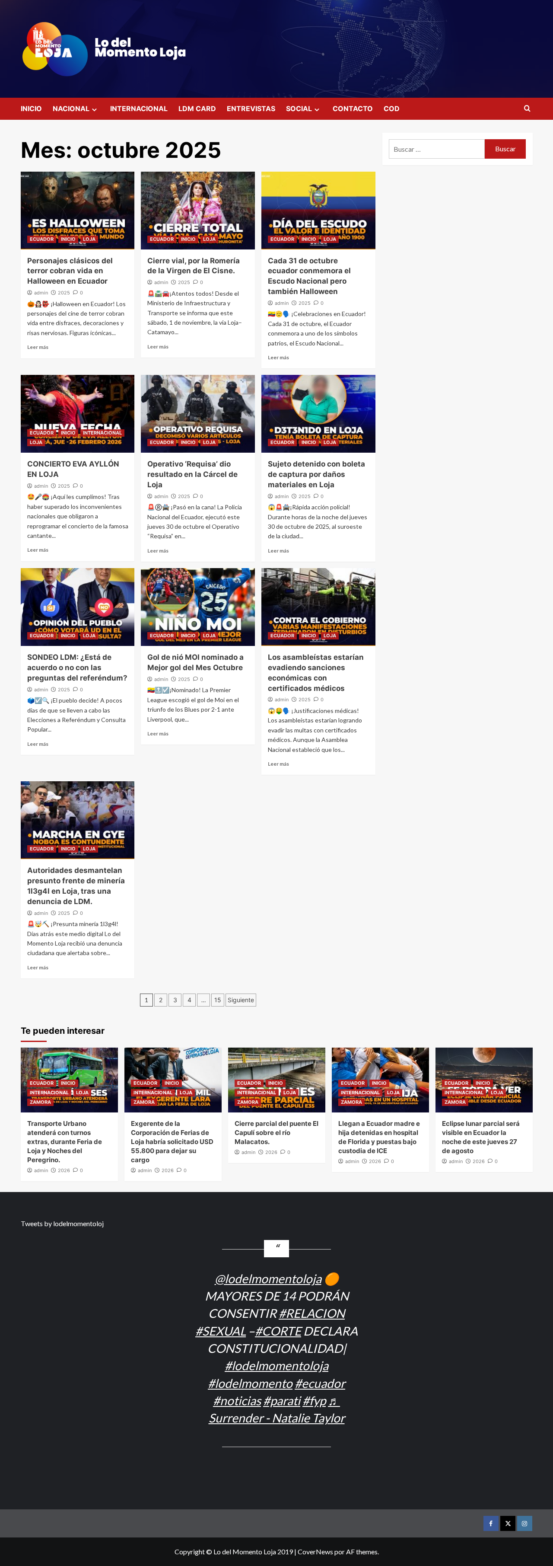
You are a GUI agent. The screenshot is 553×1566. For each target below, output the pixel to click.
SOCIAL (299, 108)
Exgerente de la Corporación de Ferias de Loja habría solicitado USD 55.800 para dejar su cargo (172, 1141)
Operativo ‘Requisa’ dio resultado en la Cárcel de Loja (192, 474)
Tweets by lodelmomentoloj (62, 1223)
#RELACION (312, 1313)
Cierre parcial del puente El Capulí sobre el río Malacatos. (276, 1132)
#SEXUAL (220, 1330)
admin (41, 293)
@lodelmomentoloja (268, 1278)
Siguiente (241, 1000)
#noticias (237, 1400)
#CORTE (278, 1330)
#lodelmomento (250, 1383)
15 (217, 1000)
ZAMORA (40, 1102)
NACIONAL (71, 108)
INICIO (31, 108)
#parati (281, 1400)
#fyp (314, 1400)
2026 (64, 1170)
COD (392, 108)
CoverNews (315, 1551)
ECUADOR (42, 239)
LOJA (89, 239)
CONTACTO (353, 108)
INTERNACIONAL (139, 108)
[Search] (527, 108)
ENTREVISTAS (251, 108)
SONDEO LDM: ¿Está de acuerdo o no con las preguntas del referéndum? (77, 667)
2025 (64, 293)
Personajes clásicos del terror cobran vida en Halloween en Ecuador (70, 271)
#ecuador (320, 1383)
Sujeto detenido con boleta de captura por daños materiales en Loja (316, 474)
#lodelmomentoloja (276, 1365)
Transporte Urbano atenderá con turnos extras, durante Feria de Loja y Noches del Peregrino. (64, 1141)
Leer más (37, 347)
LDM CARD (197, 108)
